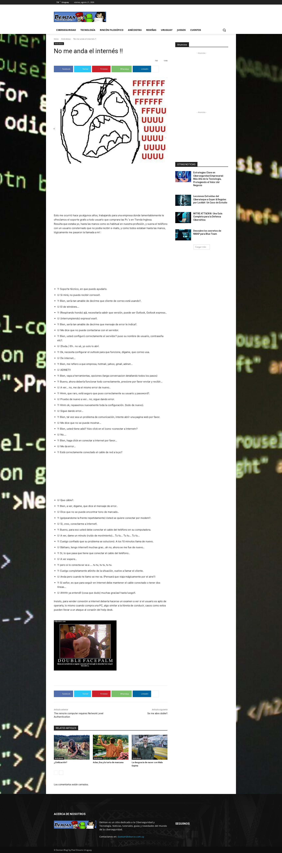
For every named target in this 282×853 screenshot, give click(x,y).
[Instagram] (213, 2)
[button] (224, 30)
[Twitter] (217, 2)
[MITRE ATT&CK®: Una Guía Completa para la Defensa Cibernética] (183, 217)
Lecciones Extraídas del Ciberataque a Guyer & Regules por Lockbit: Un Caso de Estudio (210, 199)
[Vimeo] (222, 2)
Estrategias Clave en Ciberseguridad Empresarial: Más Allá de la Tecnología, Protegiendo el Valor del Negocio (208, 179)
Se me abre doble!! (157, 713)
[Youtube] (226, 2)
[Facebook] (208, 2)
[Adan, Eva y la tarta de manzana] (111, 747)
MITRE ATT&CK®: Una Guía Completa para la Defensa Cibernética (207, 216)
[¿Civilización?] (72, 747)
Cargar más (200, 246)
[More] (155, 69)
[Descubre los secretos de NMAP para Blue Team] (183, 234)
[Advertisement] (165, 16)
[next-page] (61, 773)
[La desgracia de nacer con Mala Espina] (149, 747)
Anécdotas (66, 39)
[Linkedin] (186, 834)
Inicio (56, 39)
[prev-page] (56, 773)
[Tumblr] (194, 834)
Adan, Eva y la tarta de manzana (108, 762)
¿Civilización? (60, 762)
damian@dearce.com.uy (131, 836)
